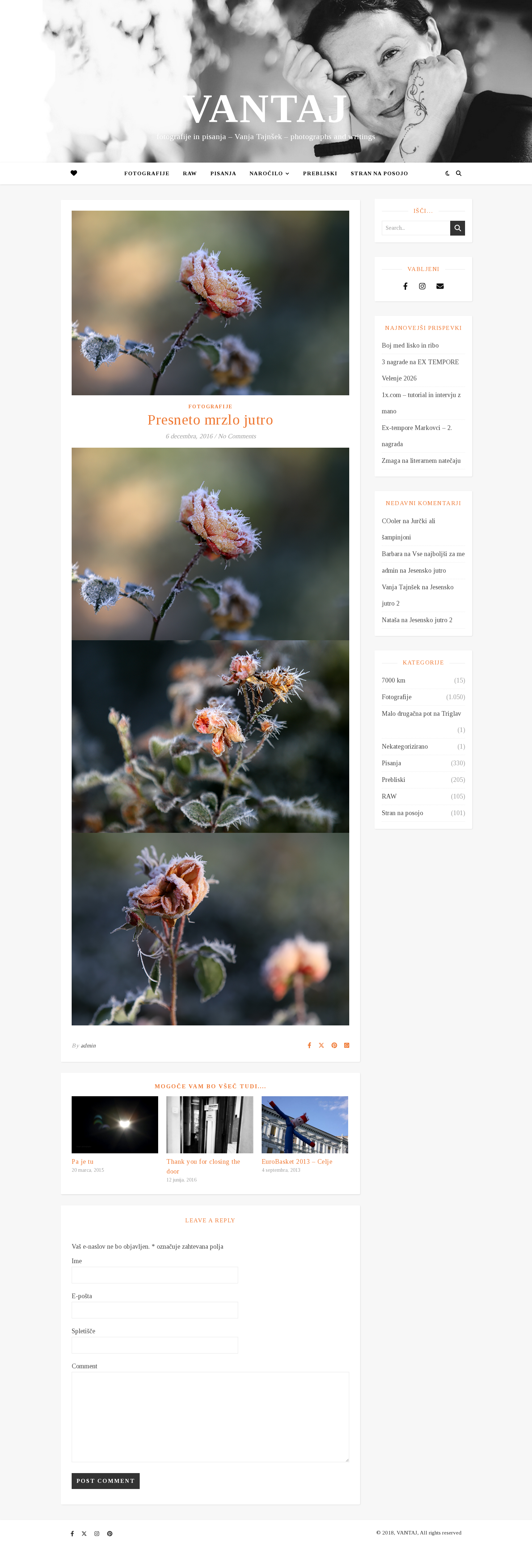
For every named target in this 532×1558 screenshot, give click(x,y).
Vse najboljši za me (438, 554)
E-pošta (82, 1296)
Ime (77, 1261)
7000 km (393, 680)
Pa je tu (82, 1161)
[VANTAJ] (266, 81)
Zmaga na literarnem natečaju (421, 460)
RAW (190, 173)
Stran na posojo (379, 173)
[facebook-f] (73, 1534)
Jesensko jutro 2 (430, 620)
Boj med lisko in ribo (410, 345)
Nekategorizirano (405, 746)
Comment (84, 1366)
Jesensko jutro (427, 570)
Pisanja (391, 763)
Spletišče (83, 1331)
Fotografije (146, 173)
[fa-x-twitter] (84, 1534)
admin (88, 1045)
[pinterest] (110, 1534)
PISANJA (223, 173)
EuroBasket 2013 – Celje (297, 1161)
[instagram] (97, 1534)
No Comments (237, 436)
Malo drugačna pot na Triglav (421, 713)
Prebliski (320, 173)
